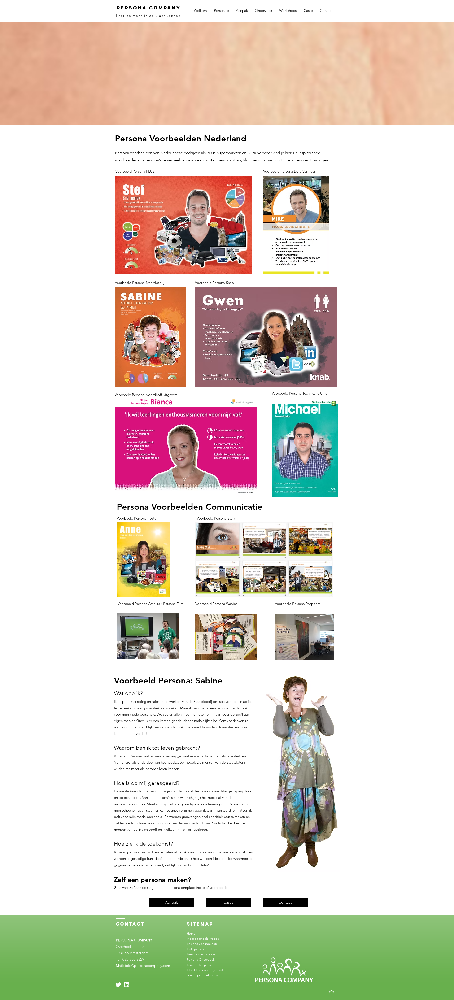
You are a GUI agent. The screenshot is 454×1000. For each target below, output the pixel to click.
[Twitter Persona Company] (118, 984)
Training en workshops (202, 975)
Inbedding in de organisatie (206, 970)
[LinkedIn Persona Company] (126, 984)
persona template (181, 887)
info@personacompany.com (147, 965)
